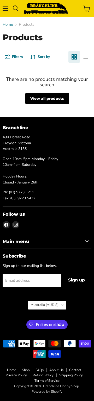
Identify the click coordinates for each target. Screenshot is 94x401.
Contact (75, 370)
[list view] (85, 57)
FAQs (40, 370)
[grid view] (74, 57)
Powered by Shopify (47, 391)
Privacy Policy (16, 375)
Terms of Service (47, 380)
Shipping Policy (71, 375)
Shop (26, 370)
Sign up (76, 280)
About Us (56, 370)
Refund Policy (43, 375)
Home (8, 24)
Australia (44, 305)
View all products (47, 98)
